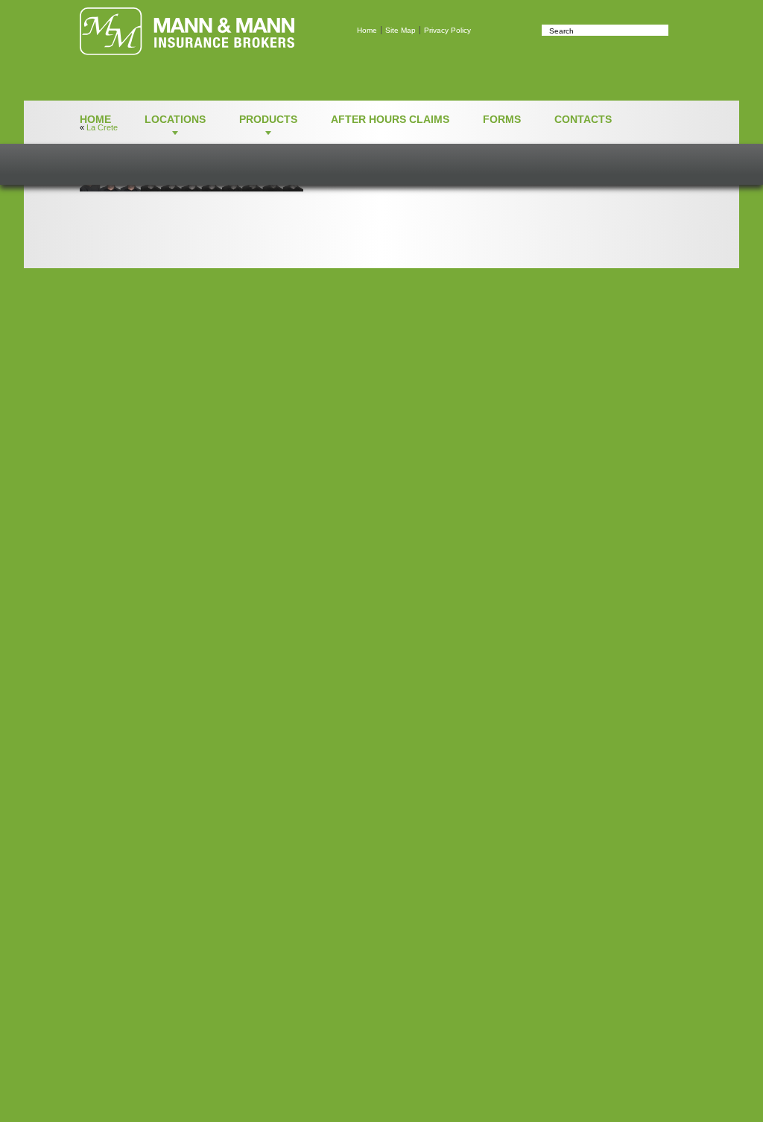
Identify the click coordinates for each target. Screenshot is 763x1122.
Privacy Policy (447, 30)
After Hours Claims (390, 119)
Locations (175, 119)
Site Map (400, 30)
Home (367, 30)
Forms (502, 119)
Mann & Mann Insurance (187, 31)
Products (268, 119)
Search (675, 30)
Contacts (583, 119)
